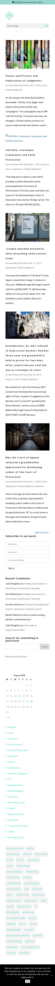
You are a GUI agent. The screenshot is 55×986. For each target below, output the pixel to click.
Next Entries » (42, 532)
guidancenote (28, 912)
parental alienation (14, 941)
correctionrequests (31, 883)
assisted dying (33, 860)
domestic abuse (22, 895)
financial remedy (24, 906)
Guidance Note (15, 785)
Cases (44, 85)
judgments (11, 924)
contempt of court (13, 883)
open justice (37, 935)
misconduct (29, 930)
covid (26, 889)
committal (27, 877)
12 (15, 695)
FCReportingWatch (14, 89)
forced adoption (13, 912)
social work (11, 953)
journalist (32, 918)
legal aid (33, 924)
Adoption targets (13, 854)
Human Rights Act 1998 (16, 918)
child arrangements (14, 871)
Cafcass (10, 866)
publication (30, 941)
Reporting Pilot (16, 814)
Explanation (17, 169)
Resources (13, 819)
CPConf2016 (37, 889)
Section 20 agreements (30, 947)
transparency (24, 953)
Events (11, 761)
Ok (27, 981)
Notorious (39, 486)
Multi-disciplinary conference (18, 935)
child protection (32, 871)
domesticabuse (38, 895)
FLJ (35, 906)
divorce (10, 895)
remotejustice (12, 947)
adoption (30, 848)
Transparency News (18, 825)
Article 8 (10, 860)
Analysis (45, 164)
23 (31, 701)
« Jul (8, 717)
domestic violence (14, 901)
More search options (16, 656)
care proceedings (23, 866)
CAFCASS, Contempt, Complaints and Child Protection (20, 154)
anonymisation (41, 854)
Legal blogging (16, 790)
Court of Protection (18, 750)
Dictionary (13, 756)
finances (10, 906)
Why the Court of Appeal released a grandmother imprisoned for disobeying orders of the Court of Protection (24, 467)
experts (43, 901)
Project (11, 808)
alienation (27, 854)
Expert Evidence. (31, 901)
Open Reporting (16, 802)
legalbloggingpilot (13, 930)
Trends (11, 831)
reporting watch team (18, 85)
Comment (13, 738)
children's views (13, 877)
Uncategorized (15, 837)
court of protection (14, 889)
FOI (9, 779)
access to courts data (15, 848)
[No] (51, 975)
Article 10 (20, 860)
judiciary (22, 924)
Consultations (15, 744)
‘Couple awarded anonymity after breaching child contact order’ (26, 253)
